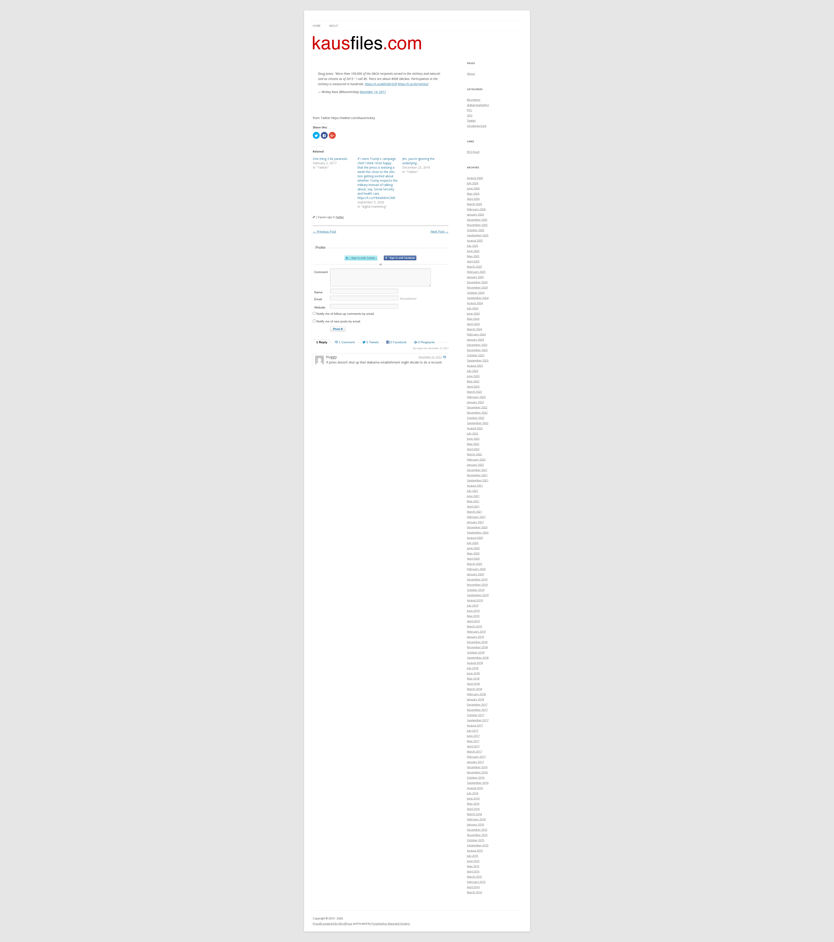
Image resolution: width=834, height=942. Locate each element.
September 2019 (477, 595)
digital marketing (478, 105)
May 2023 (473, 381)
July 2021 (472, 491)
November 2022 (477, 413)
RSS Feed (473, 152)
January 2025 (475, 277)
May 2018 (473, 678)
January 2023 (475, 402)
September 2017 (477, 720)
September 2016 (477, 783)
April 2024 (473, 324)
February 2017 (476, 757)
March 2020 (474, 564)
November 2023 (477, 350)
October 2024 (475, 293)
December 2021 (477, 470)
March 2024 (474, 329)
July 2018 (472, 668)
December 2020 (477, 527)
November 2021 (477, 475)
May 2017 (473, 741)
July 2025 (472, 246)
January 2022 (475, 465)
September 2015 (477, 845)
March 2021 (474, 512)
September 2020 (477, 532)
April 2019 (473, 621)
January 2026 (475, 214)
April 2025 (473, 261)
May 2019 (473, 616)
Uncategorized (476, 126)
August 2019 (475, 600)
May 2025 (473, 256)
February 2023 (476, 397)
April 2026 (473, 199)
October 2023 (475, 355)
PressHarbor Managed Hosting (390, 923)
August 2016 (475, 788)
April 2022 (473, 449)
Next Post (439, 231)
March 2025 (474, 267)
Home (316, 26)
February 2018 (476, 694)
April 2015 (473, 871)
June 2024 (473, 313)
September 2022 (477, 423)
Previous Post (324, 231)
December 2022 (477, 407)
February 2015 (476, 882)
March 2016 (474, 814)
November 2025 (477, 225)
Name (318, 292)
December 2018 (477, 642)
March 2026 (474, 204)
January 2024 (475, 340)
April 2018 (473, 684)
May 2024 (473, 319)
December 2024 (477, 282)
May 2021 (473, 501)
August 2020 (475, 538)
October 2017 (475, 715)
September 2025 (477, 235)
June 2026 (473, 188)
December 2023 (477, 345)
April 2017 (473, 746)
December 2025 (477, 220)
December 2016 (477, 767)
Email (318, 299)
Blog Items (473, 100)
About (333, 26)
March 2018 (474, 689)
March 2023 (474, 392)
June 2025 (473, 251)
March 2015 (474, 877)
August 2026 (475, 178)
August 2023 (475, 366)
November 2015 (477, 835)
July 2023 (472, 371)
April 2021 (473, 506)
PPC (469, 110)
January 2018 (475, 699)
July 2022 (472, 433)
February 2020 (476, 569)
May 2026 (473, 194)
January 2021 (475, 522)
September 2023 (477, 360)
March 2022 (474, 454)
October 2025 (475, 230)
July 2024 (472, 308)
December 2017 (477, 704)
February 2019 (476, 632)
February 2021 (476, 517)
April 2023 (473, 386)
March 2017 (474, 751)
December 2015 (477, 830)
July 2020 (472, 543)
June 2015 (473, 861)
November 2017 (477, 710)
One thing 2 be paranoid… (331, 159)
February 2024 (476, 334)
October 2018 (475, 652)
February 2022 (476, 459)
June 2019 (473, 611)
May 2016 (473, 804)
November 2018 (477, 647)
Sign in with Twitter (361, 257)
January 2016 (475, 824)
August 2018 (475, 663)
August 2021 (475, 486)
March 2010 (474, 892)
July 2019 (472, 605)
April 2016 (473, 809)
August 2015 (475, 850)
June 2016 (473, 798)
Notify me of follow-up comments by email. (345, 313)
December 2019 (477, 579)
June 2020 (473, 548)
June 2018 (473, 673)
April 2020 (473, 559)
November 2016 (477, 772)
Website (319, 307)
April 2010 (473, 887)
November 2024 (477, 287)
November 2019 (477, 585)
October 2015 (475, 840)
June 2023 (473, 376)
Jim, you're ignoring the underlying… (418, 161)
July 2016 (472, 793)
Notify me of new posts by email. (338, 321)
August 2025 (475, 240)
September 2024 (477, 298)
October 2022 (475, 418)
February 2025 (476, 272)
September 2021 (477, 480)
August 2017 (475, 725)
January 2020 (475, 574)
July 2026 (472, 183)
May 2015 (473, 866)
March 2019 (474, 626)
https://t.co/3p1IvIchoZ (413, 84)
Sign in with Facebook (400, 257)
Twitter (340, 217)
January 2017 (475, 762)
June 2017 (473, 736)
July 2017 (472, 731)
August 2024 (475, 303)
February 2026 (476, 209)
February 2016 (476, 819)
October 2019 (475, 590)
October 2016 (475, 777)
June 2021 (473, 496)
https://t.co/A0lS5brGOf (381, 84)
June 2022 (473, 439)
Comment (321, 272)
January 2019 (475, 637)
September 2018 (477, 658)
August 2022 (475, 428)
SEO (469, 115)
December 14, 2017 (373, 92)
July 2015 (472, 856)
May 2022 (473, 444)
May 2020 (473, 553)
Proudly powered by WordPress (332, 923)
